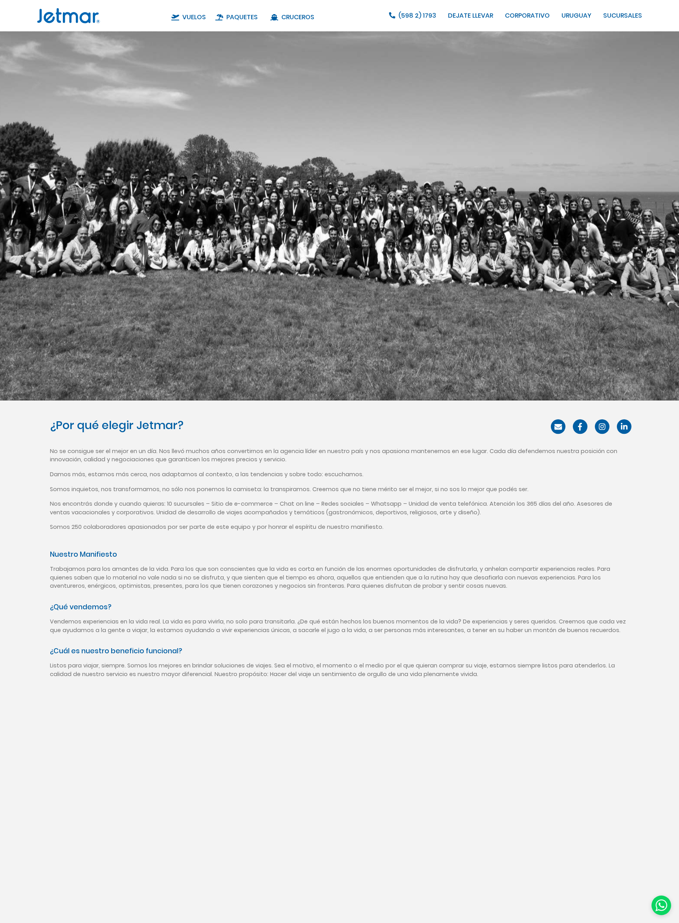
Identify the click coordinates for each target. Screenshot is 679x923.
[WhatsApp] (661, 904)
